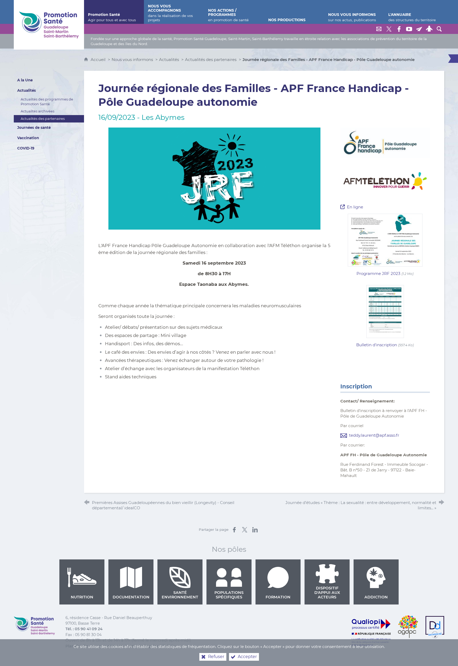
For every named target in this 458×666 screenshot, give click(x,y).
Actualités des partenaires (210, 59)
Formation (278, 597)
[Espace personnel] (429, 29)
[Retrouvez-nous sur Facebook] (399, 29)
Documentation (131, 597)
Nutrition (82, 597)
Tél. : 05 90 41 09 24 (84, 628)
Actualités (169, 59)
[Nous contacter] (379, 29)
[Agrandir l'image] (214, 178)
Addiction (376, 597)
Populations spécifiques (229, 594)
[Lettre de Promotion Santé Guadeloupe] (419, 29)
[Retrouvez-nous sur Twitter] (389, 29)
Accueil (99, 59)
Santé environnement (180, 594)
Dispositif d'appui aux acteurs (327, 592)
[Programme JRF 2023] (385, 239)
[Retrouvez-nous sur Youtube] (409, 29)
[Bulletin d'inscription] (385, 311)
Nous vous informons (132, 59)
